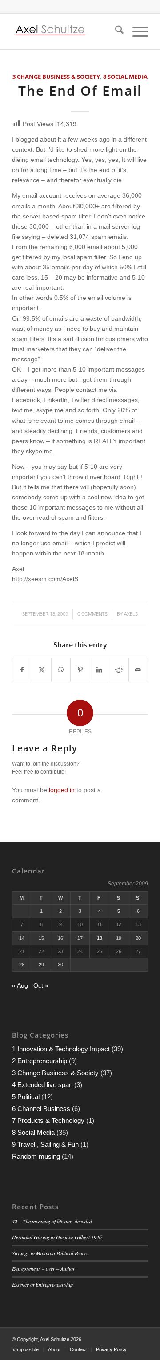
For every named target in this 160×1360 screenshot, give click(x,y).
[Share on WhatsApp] (61, 670)
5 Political (26, 1096)
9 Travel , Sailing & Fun (45, 1144)
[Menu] (136, 31)
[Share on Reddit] (118, 670)
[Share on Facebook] (22, 670)
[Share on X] (41, 670)
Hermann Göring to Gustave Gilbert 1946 (57, 1237)
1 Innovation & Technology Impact (61, 1049)
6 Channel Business (41, 1108)
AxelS (131, 613)
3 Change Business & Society (56, 76)
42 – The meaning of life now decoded (52, 1221)
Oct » (40, 985)
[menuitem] (115, 31)
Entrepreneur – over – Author (43, 1268)
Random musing (36, 1156)
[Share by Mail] (138, 670)
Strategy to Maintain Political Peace (49, 1253)
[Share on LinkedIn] (99, 670)
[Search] (115, 31)
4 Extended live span (42, 1084)
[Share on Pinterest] (80, 670)
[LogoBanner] (66, 31)
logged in (62, 789)
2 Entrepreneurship (39, 1061)
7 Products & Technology (48, 1120)
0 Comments (92, 613)
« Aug (20, 985)
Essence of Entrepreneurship (42, 1284)
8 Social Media (125, 76)
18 (99, 938)
